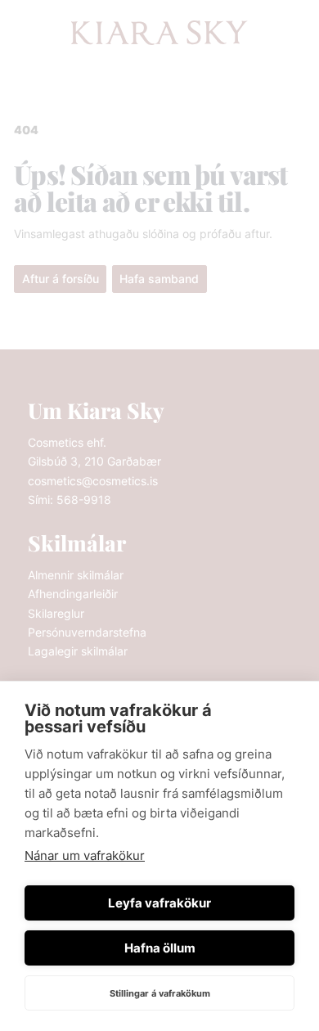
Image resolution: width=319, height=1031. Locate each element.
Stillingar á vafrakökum (160, 993)
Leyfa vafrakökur (159, 903)
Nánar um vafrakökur (85, 855)
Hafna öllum (159, 948)
